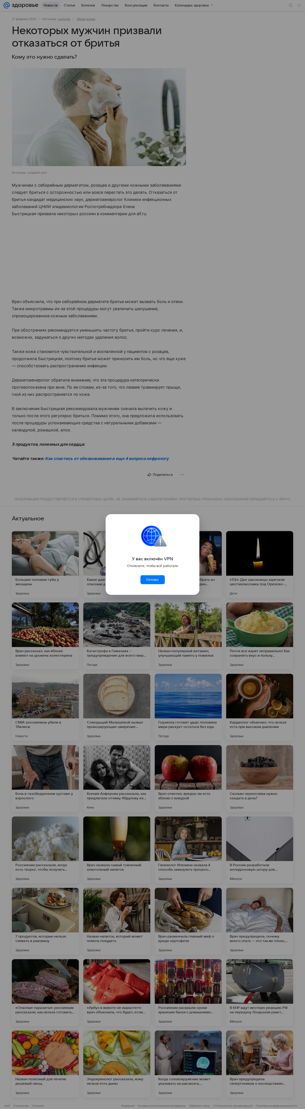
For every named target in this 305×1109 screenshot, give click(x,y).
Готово (152, 580)
